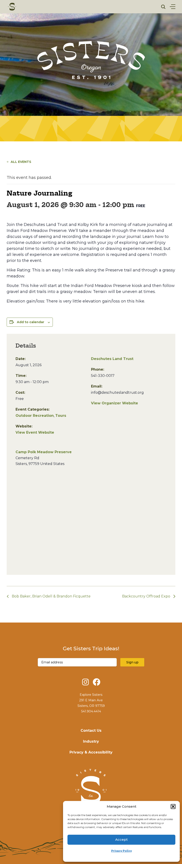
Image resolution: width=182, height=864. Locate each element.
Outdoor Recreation (35, 415)
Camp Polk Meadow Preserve (44, 452)
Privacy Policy (121, 850)
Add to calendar (30, 322)
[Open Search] (163, 7)
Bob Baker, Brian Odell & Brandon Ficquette (51, 596)
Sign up (132, 662)
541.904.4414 (91, 711)
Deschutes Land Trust (112, 359)
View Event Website (35, 432)
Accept (121, 839)
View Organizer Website (114, 403)
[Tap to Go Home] (12, 6)
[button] (173, 806)
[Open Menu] (172, 6)
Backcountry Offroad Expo (146, 596)
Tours (60, 415)
